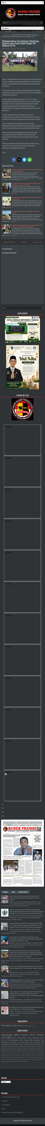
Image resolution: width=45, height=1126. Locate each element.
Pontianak (28, 1057)
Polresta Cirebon (18, 1044)
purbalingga (9, 1061)
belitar (19, 1048)
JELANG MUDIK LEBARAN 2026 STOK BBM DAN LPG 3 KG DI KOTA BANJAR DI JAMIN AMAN (27, 226)
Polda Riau (9, 1057)
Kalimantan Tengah (6, 1046)
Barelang (39, 1053)
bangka (3, 1048)
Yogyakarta (11, 1059)
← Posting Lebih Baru (8, 242)
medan (18, 1053)
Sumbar (5, 1059)
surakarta (39, 1046)
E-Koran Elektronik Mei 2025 (11, 1097)
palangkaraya (5, 1044)
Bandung (37, 1040)
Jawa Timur (26, 1050)
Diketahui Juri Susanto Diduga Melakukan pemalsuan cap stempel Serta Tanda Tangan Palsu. (27, 1008)
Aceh (3, 1040)
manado (38, 1044)
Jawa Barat (18, 1052)
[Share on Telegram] (24, 159)
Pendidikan (6, 1025)
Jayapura (25, 1052)
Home (4, 35)
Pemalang (33, 1048)
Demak (9, 1055)
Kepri (23, 1055)
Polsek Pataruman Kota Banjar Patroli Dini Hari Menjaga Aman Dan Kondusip (26, 184)
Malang (40, 1055)
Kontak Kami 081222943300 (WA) (12, 1112)
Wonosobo (14, 1040)
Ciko (12, 1052)
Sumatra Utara (40, 1052)
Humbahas (16, 1055)
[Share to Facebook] (14, 159)
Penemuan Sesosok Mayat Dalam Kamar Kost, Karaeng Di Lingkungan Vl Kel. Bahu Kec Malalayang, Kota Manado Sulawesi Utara (26, 939)
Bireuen (3, 1055)
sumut (33, 1053)
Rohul (14, 1038)
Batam (7, 1052)
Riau (27, 1046)
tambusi (24, 1061)
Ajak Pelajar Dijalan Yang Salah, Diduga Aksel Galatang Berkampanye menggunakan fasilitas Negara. (25, 898)
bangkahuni (19, 1059)
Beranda (24, 242)
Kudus (28, 1055)
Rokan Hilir (36, 1057)
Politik (19, 1026)
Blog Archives (23, 892)
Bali (2, 1052)
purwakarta (17, 1061)
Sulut (42, 1057)
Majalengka (7, 1034)
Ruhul (33, 1050)
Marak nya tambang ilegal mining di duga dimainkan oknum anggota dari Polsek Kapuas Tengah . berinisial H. (27, 968)
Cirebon (24, 1034)
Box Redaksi (6, 1105)
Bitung (26, 1040)
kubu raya (33, 1059)
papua (2, 1061)
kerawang (11, 1053)
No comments (21, 48)
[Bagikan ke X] (19, 159)
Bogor (25, 1048)
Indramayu (35, 1038)
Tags (13, 892)
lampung (39, 1050)
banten (13, 1050)
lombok (40, 1059)
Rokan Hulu (16, 1042)
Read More (25, 179)
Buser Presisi (28, 1121)
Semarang (29, 1044)
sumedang (11, 1048)
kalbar (19, 1050)
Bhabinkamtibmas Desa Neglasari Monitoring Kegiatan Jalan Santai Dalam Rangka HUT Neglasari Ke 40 (20, 43)
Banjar (9, 35)
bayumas (27, 1059)
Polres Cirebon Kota (19, 1057)
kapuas (5, 1053)
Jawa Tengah (19, 1046)
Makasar (32, 1052)
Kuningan (4, 1042)
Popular (5, 892)
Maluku (3, 1057)
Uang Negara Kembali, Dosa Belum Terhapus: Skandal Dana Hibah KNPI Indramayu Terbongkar (26, 981)
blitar (32, 1046)
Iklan (3, 1109)
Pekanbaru (37, 1042)
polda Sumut (25, 1053)
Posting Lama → (38, 242)
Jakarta (24, 1038)
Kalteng (27, 1042)
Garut (40, 1048)
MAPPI (34, 1055)
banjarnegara (5, 1050)
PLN (32, 1026)
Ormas (26, 1026)
